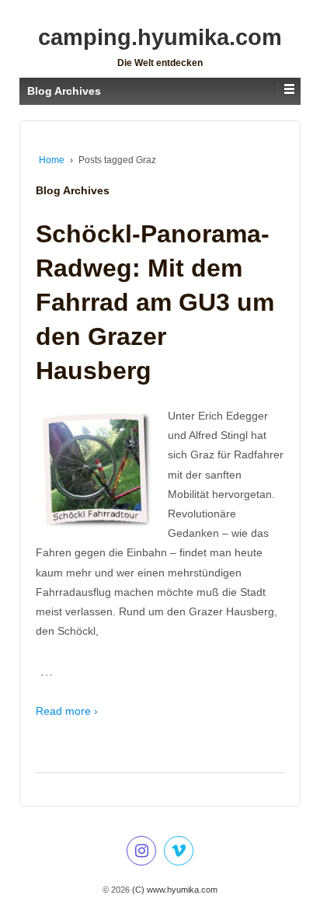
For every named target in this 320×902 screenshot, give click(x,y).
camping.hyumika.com (160, 37)
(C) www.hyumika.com (173, 889)
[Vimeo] (178, 853)
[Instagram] (141, 853)
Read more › (67, 711)
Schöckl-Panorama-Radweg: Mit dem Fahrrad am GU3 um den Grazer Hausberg (155, 302)
